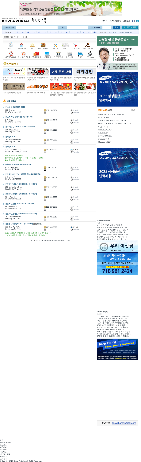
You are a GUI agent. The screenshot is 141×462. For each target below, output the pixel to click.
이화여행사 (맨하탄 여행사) (12, 93)
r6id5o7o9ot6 (103, 133)
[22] (39, 240)
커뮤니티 (104, 21)
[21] (36, 240)
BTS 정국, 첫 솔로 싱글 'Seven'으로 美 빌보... (113, 327)
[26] (50, 240)
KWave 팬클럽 (5, 442)
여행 (114, 32)
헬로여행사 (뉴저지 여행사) (36, 93)
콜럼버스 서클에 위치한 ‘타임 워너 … (113, 123)
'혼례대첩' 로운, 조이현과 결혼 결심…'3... (112, 232)
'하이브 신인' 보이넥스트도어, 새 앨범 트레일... (114, 334)
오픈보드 (126, 21)
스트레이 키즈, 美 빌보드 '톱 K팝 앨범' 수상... (113, 318)
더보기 (99, 223)
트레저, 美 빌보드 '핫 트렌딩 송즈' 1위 (110, 329)
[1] (31, 240)
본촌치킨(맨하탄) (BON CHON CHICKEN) (21, 194)
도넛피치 (101, 127)
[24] (45, 240)
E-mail (75, 150)
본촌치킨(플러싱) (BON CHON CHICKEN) (21, 214)
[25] (48, 240)
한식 (110, 32)
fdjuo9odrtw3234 (104, 142)
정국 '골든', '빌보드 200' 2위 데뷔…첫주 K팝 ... (113, 316)
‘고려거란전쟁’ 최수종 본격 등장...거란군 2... (113, 230)
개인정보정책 (5, 454)
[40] (68, 240)
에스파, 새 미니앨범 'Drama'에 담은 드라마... (113, 323)
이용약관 (3, 452)
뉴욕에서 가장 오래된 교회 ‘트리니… (113, 120)
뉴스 (1, 440)
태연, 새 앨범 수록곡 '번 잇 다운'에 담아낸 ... (113, 321)
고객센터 (3, 459)
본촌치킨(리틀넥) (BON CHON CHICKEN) (21, 184)
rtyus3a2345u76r (104, 130)
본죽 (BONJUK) (11, 137)
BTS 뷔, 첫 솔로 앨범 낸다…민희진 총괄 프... (113, 336)
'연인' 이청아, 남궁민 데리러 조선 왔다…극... (113, 234)
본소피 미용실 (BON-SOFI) (15, 107)
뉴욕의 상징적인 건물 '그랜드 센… (112, 114)
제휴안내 (3, 456)
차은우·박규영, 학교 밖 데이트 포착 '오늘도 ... (113, 239)
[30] (62, 240)
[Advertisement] (117, 200)
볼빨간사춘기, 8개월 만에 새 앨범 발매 (111, 325)
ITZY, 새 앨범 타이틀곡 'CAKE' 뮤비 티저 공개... (114, 332)
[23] (42, 240)
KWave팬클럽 (115, 21)
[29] (59, 240)
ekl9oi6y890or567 (105, 136)
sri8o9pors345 (103, 139)
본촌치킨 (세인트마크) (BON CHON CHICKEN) (22, 174)
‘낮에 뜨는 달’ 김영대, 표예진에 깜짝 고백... (112, 227)
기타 (95, 32)
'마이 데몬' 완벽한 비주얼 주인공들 (109, 225)
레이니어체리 (103, 117)
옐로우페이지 (14, 37)
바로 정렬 (24, 37)
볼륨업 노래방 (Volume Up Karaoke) (19, 224)
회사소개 (3, 449)
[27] (53, 240)
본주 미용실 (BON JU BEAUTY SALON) (20, 127)
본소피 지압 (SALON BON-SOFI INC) (19, 117)
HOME (6, 37)
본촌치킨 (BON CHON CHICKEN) (18, 164)
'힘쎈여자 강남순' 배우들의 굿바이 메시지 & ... (113, 237)
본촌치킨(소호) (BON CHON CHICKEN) (20, 204)
